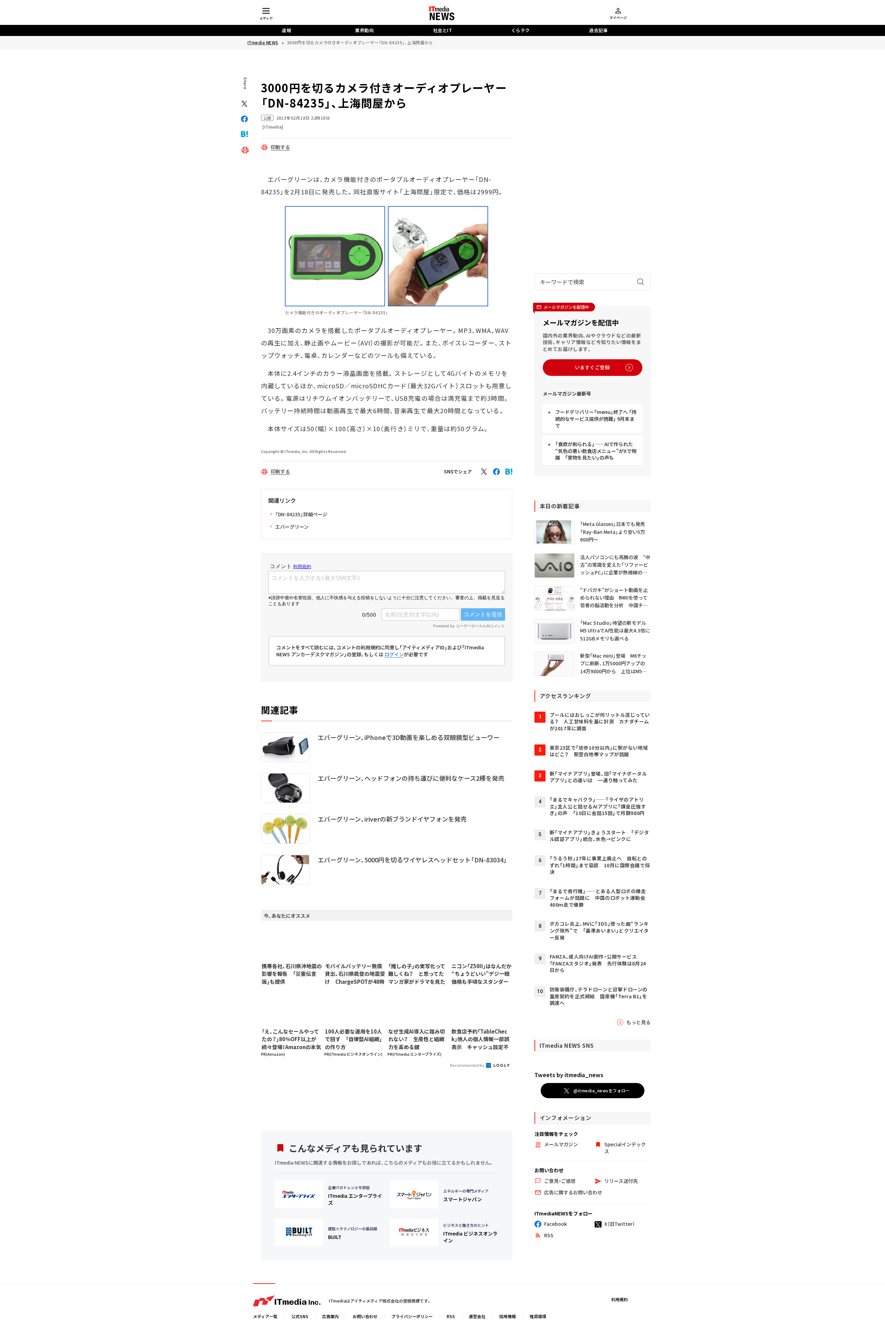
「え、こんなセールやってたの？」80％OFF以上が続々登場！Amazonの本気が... (291, 1039)
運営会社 (477, 1316)
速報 (286, 30)
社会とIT (442, 30)
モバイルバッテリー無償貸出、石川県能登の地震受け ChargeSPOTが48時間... (355, 974)
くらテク (520, 30)
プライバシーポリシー (412, 1316)
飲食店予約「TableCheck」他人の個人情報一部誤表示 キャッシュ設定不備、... (480, 1039)
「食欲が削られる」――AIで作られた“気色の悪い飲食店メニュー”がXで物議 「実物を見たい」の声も (595, 451)
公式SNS (299, 1316)
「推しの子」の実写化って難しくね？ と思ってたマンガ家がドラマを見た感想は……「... (416, 974)
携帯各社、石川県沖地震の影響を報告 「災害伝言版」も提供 (292, 973)
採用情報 (507, 1316)
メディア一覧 (265, 1316)
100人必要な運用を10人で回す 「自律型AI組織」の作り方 (353, 1039)
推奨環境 (538, 1316)
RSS (451, 1316)
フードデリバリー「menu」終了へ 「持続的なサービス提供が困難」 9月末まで (595, 418)
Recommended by (467, 1065)
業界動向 (364, 30)
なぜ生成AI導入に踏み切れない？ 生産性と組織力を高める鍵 (416, 1039)
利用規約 (619, 1299)
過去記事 (598, 30)
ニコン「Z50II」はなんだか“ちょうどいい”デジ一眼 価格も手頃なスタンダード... (481, 974)
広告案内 (330, 1316)
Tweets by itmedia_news (568, 1075)
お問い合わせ (365, 1316)
